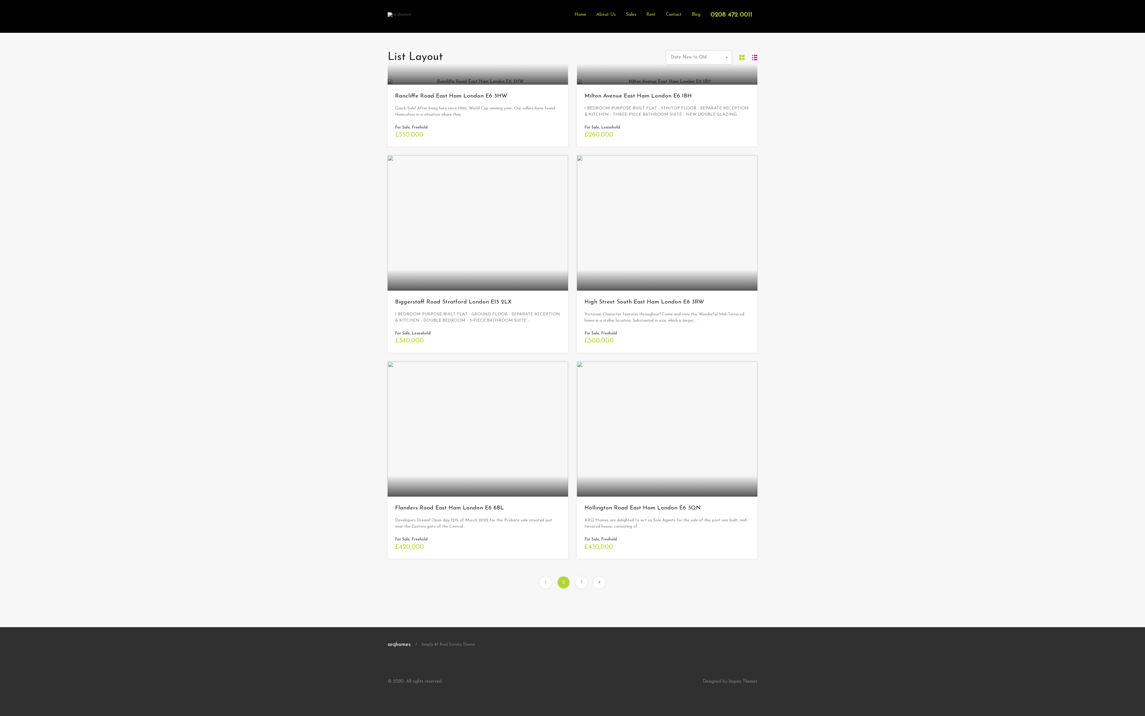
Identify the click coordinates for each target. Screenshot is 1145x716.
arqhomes (399, 644)
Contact (674, 15)
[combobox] (699, 57)
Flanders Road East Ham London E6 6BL (449, 508)
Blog (696, 15)
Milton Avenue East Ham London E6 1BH (638, 96)
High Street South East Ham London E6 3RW (644, 302)
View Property (478, 83)
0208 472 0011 (731, 15)
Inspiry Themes (743, 681)
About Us (606, 15)
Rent (651, 15)
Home (580, 15)
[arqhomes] (399, 15)
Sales (631, 15)
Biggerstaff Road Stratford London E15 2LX (453, 302)
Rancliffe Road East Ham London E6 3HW (451, 96)
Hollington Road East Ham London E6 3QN (642, 508)
